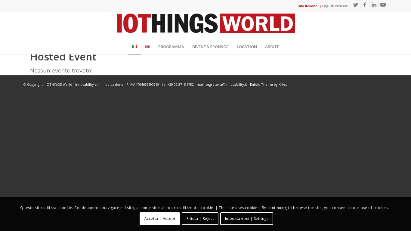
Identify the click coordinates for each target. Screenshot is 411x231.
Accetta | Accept (160, 218)
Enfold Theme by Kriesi (269, 84)
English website (335, 6)
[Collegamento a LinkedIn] (373, 4)
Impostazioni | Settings (247, 218)
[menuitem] (134, 46)
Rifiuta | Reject (200, 218)
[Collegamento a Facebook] (364, 4)
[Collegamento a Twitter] (355, 4)
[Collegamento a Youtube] (383, 4)
